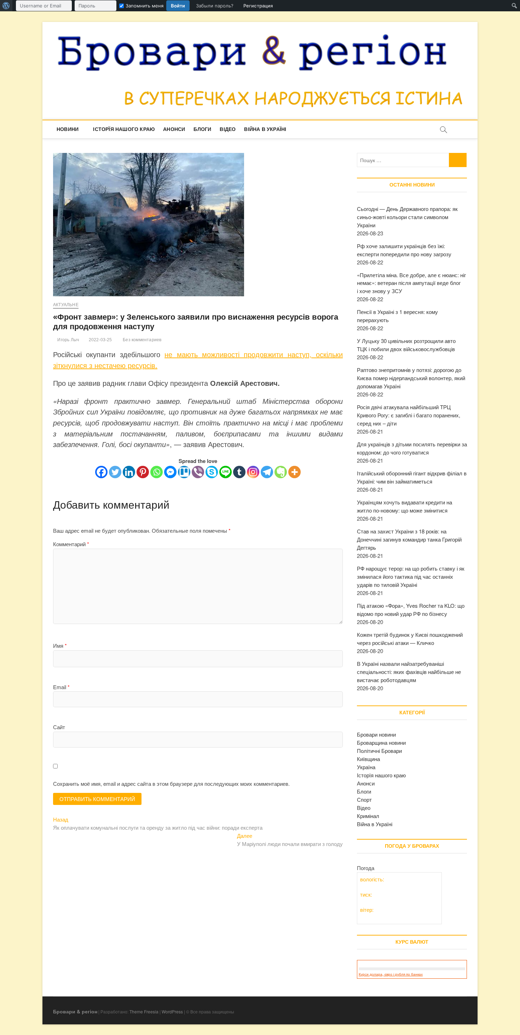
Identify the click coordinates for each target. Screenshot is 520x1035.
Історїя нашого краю (124, 129)
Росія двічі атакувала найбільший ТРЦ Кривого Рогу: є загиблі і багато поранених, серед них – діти (408, 415)
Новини (68, 129)
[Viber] (198, 472)
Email (61, 687)
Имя (60, 645)
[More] (294, 472)
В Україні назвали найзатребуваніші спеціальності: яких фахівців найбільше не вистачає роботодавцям (409, 672)
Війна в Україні (265, 129)
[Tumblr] (239, 472)
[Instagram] (253, 472)
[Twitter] (115, 472)
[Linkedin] (129, 472)
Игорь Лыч (67, 339)
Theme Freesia (143, 1011)
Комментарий (71, 544)
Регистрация (258, 5)
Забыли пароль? (214, 5)
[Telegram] (267, 472)
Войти (178, 5)
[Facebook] (101, 472)
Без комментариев (141, 339)
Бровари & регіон (75, 1011)
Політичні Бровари (379, 750)
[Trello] (184, 472)
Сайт (59, 727)
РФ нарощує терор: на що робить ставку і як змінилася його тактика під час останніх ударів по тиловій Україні (410, 576)
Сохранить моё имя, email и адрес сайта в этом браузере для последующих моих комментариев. (171, 783)
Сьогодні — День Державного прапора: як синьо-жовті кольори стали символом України (407, 217)
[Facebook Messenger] (170, 472)
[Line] (225, 472)
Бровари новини (376, 734)
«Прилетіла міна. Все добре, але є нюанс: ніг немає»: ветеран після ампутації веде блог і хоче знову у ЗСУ (411, 283)
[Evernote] (281, 472)
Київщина (368, 758)
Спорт (364, 799)
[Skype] (212, 472)
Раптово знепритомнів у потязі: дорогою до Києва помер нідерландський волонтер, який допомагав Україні (411, 378)
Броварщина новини (381, 742)
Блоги (202, 129)
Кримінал (368, 815)
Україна (366, 767)
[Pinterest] (143, 472)
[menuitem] (6, 5)
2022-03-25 (99, 339)
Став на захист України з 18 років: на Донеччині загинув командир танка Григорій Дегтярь (409, 539)
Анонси (174, 129)
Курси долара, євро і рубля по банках (391, 974)
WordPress (172, 1011)
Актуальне (66, 304)
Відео (228, 129)
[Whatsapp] (156, 472)
